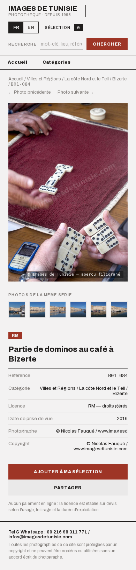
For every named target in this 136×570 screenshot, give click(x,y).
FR (16, 27)
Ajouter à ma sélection (68, 471)
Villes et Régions (44, 79)
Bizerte (119, 79)
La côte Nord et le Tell (87, 79)
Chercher (107, 44)
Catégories (57, 62)
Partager (68, 487)
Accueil (17, 62)
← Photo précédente (29, 92)
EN (31, 27)
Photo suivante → (76, 92)
